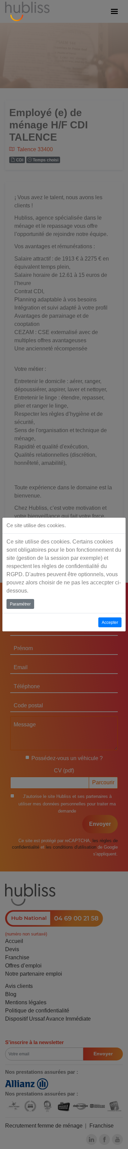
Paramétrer (20, 604)
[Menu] (114, 11)
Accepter (110, 622)
